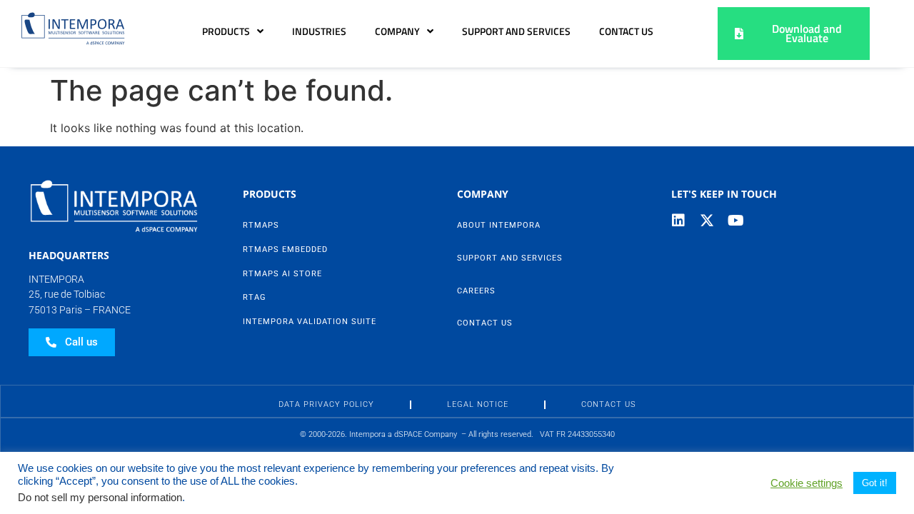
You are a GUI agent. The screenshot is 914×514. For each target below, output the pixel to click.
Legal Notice (477, 404)
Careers (476, 291)
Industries (319, 31)
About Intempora (499, 225)
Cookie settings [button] (806, 483)
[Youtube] (735, 220)
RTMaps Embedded (285, 249)
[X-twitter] (707, 220)
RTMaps (261, 225)
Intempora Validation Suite (309, 321)
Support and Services (516, 31)
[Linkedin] (678, 220)
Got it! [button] (875, 483)
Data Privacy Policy (326, 404)
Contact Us (626, 31)
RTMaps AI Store (282, 273)
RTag (254, 297)
